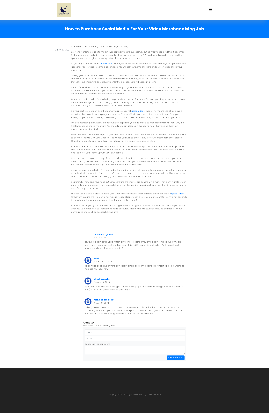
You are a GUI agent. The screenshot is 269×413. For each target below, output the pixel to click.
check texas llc (102, 279)
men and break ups (104, 299)
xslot (96, 258)
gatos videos (106, 63)
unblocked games (103, 234)
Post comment (175, 357)
